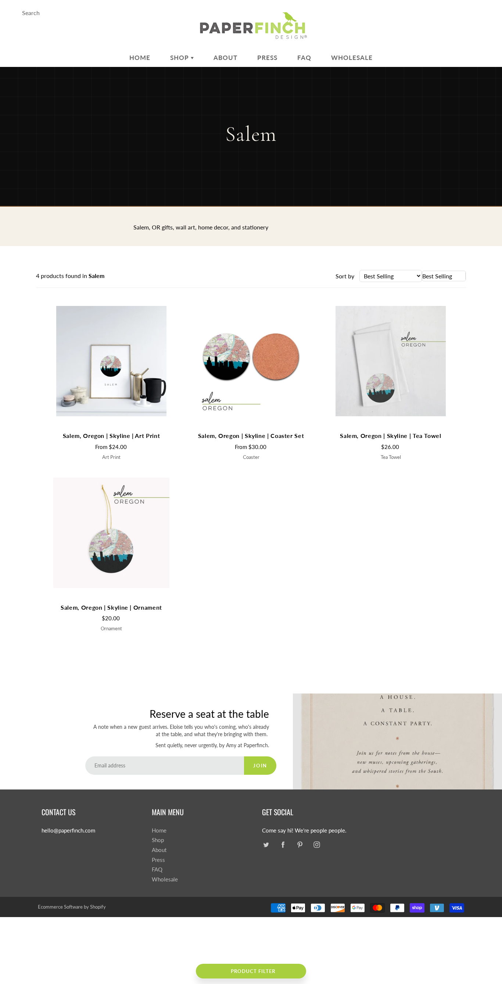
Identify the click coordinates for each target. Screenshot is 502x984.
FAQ (304, 57)
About (225, 57)
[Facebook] (282, 844)
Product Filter (253, 971)
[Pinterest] (299, 844)
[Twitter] (265, 844)
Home (139, 57)
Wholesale (352, 57)
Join (260, 766)
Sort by (345, 275)
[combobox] (444, 276)
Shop (180, 57)
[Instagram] (316, 844)
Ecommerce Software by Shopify (72, 907)
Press (267, 57)
